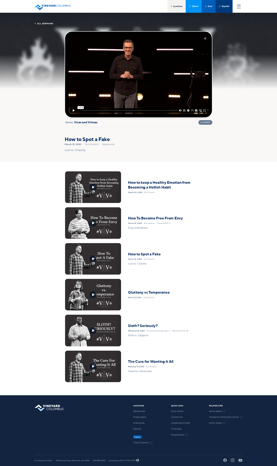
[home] (53, 6)
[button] (176, 6)
